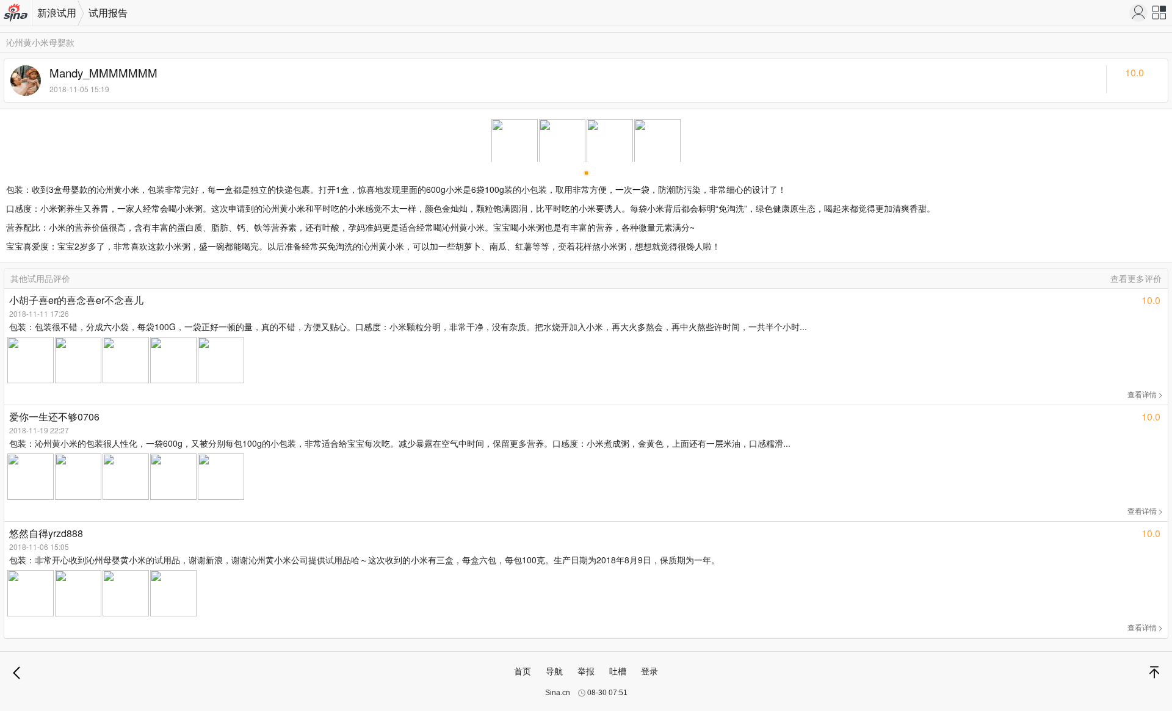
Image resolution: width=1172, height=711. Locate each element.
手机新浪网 (16, 14)
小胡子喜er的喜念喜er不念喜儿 (76, 300)
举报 (586, 671)
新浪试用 (56, 12)
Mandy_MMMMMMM (103, 73)
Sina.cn (557, 692)
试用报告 (108, 12)
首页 (522, 671)
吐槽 (617, 671)
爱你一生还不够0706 (54, 417)
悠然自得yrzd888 (46, 533)
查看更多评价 (1136, 278)
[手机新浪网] (1138, 13)
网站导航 (1160, 15)
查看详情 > (1145, 394)
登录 (649, 671)
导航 (554, 671)
